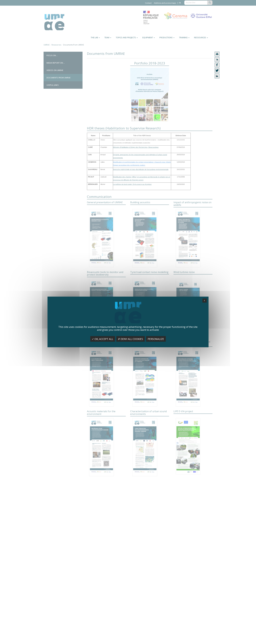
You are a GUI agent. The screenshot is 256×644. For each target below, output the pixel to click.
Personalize (156, 339)
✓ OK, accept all (102, 339)
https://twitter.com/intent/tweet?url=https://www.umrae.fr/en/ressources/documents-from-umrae (217, 70)
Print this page (217, 54)
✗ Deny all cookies (130, 339)
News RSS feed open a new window (217, 59)
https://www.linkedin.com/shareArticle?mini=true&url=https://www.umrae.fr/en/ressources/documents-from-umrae (217, 76)
